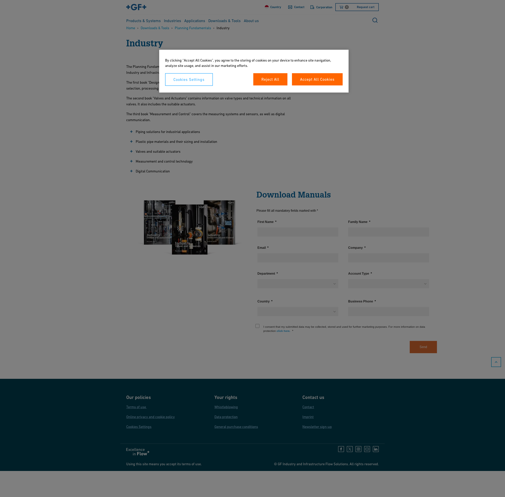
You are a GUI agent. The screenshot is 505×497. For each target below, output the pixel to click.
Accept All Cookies (317, 79)
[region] (254, 71)
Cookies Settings (189, 79)
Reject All (270, 79)
